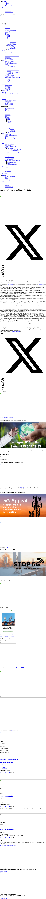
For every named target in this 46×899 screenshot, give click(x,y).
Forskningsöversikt (8, 85)
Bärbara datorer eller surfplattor (11, 52)
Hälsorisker (7, 35)
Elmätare (6, 26)
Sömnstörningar (13, 48)
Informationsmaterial (9, 104)
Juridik (6, 64)
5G (5, 24)
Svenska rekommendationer (15, 68)
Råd (3, 50)
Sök (0, 14)
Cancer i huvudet (13, 42)
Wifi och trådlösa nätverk (9, 59)
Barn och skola (7, 32)
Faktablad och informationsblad (11, 63)
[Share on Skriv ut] (3, 272)
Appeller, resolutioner (9, 76)
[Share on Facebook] (2, 220)
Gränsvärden (7, 31)
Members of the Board (9, 5)
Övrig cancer (12, 43)
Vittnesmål (9, 71)
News (6, 2)
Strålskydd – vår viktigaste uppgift (11, 93)
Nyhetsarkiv (4, 90)
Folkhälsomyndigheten (11, 79)
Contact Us (7, 3)
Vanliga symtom (10, 45)
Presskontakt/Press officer (9, 98)
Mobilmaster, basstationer (9, 25)
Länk (1, 577)
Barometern (10, 284)
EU (8, 78)
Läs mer (1, 517)
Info (3, 60)
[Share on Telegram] (3, 268)
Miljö (6, 33)
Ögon (8, 49)
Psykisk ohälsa (12, 47)
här (7, 547)
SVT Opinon (41, 284)
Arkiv (6, 91)
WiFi (6, 29)
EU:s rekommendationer (14, 67)
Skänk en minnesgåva (9, 103)
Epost (1, 456)
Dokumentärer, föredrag (9, 75)
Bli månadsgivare (8, 101)
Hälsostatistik (7, 89)
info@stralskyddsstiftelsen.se (9, 759)
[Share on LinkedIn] (3, 266)
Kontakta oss (7, 96)
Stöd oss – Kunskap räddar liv (10, 100)
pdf (12, 730)
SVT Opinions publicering (15, 331)
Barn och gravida (8, 51)
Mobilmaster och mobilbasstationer (11, 54)
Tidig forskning (8, 88)
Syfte (6, 94)
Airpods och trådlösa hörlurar (10, 30)
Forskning (4, 84)
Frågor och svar (8, 62)
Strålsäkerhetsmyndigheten (12, 81)
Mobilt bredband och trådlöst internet (12, 56)
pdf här (22, 667)
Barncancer (12, 40)
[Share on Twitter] (24, 263)
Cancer (8, 39)
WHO (8, 82)
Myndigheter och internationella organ (12, 77)
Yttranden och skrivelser (9, 74)
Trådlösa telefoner (8, 58)
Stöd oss (4, 99)
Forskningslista (7, 86)
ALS (8, 37)
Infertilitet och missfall (11, 44)
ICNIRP (8, 80)
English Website (8, 4)
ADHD (8, 36)
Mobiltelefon (7, 28)
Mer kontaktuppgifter (7, 762)
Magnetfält (7, 34)
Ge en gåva (7, 102)
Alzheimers (9, 38)
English (3, 1)
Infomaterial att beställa (9, 61)
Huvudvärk (12, 46)
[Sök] (14, 14)
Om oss (3, 92)
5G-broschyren (6, 634)
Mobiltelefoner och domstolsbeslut (13, 72)
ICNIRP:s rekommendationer (15, 66)
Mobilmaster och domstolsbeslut (13, 70)
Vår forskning (7, 87)
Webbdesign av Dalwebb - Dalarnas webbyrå (8, 777)
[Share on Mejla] (3, 274)
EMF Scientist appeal (23, 487)
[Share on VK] (3, 270)
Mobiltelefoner (7, 57)
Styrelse (6, 95)
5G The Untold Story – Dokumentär (7, 417)
